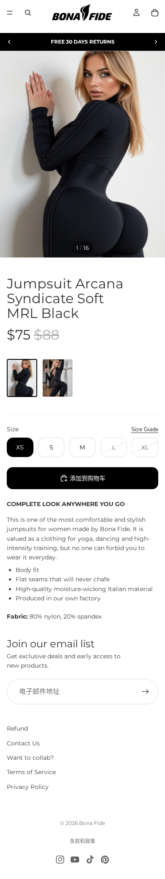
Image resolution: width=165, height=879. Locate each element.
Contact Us (23, 743)
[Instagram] (60, 859)
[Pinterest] (105, 859)
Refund (17, 728)
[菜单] (9, 12)
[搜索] (28, 12)
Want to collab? (30, 757)
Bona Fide (92, 823)
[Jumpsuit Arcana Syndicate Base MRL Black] (57, 378)
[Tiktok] (90, 859)
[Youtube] (75, 859)
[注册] (145, 692)
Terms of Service (31, 772)
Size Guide (144, 429)
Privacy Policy (28, 787)
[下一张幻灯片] (155, 42)
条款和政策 (82, 841)
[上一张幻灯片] (9, 42)
